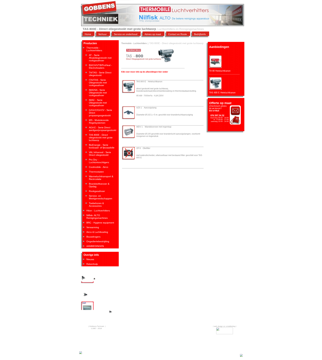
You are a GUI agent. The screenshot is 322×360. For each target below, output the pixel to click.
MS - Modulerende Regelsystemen (99, 121)
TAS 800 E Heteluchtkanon (222, 89)
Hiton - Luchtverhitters (98, 210)
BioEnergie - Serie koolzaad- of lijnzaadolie (101, 146)
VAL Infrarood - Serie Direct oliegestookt (100, 153)
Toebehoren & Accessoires (96, 204)
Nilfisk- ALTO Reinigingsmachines (97, 216)
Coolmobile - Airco (98, 167)
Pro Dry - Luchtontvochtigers (99, 161)
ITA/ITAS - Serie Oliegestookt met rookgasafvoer (98, 83)
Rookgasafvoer (97, 191)
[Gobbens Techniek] (80, 353)
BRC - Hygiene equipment (100, 222)
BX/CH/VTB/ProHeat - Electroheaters (100, 66)
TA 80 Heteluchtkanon (219, 67)
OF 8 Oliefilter (143, 148)
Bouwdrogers (93, 236)
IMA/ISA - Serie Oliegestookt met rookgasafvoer (98, 93)
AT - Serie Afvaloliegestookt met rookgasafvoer (100, 58)
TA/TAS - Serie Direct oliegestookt (100, 74)
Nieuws (90, 259)
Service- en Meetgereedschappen (100, 197)
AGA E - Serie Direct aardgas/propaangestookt (102, 129)
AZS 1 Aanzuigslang (146, 108)
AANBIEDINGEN (95, 246)
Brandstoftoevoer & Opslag (99, 185)
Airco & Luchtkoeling (97, 232)
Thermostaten (96, 171)
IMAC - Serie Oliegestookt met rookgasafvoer (98, 103)
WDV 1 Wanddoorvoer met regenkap (153, 127)
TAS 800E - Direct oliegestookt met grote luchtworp (101, 138)
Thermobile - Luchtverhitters (94, 49)
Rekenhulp (92, 264)
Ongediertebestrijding (97, 241)
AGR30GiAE (87, 285)
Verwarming (92, 227)
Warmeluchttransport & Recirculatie (101, 177)
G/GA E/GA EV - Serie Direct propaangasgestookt (100, 113)
